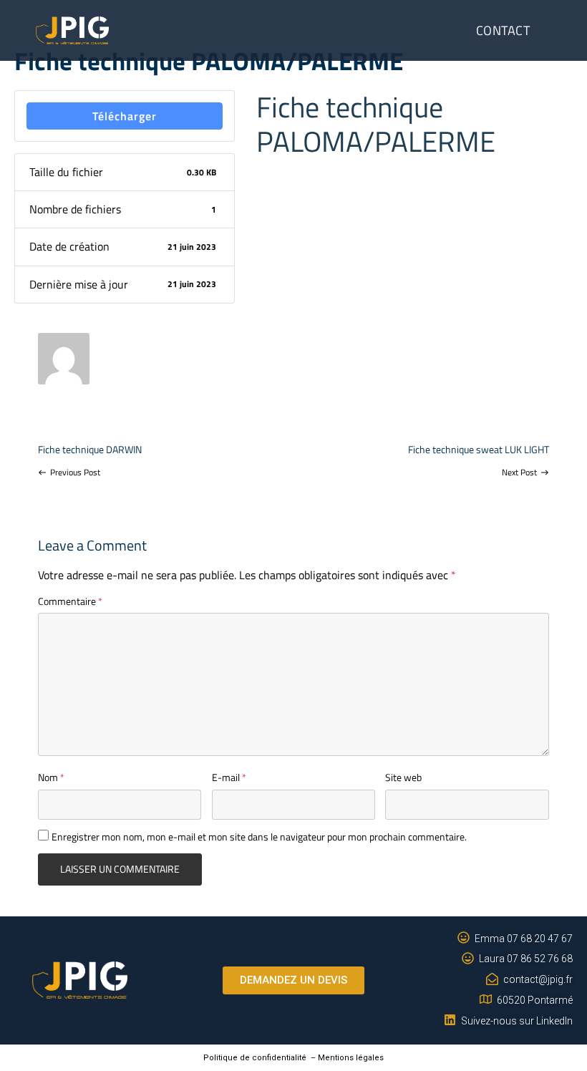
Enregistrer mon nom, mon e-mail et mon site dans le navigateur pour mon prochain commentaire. (259, 836)
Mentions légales (351, 1057)
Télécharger (124, 116)
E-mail (229, 777)
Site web (403, 777)
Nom (51, 777)
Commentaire (70, 601)
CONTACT (503, 30)
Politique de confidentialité (254, 1057)
